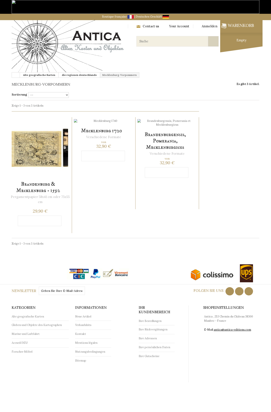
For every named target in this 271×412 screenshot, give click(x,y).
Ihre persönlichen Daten (154, 347)
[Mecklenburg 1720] (103, 121)
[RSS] (239, 291)
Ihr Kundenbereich (154, 309)
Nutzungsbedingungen (90, 352)
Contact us (151, 26)
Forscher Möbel (215, 64)
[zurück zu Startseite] (16, 75)
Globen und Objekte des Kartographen (105, 64)
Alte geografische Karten (36, 64)
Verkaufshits (83, 325)
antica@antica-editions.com (232, 329)
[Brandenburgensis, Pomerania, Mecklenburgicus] (167, 123)
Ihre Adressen (148, 338)
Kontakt (80, 334)
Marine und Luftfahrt (170, 64)
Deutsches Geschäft (149, 16)
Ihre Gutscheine (149, 356)
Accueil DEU (20, 343)
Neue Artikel (83, 316)
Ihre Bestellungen (150, 321)
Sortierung (19, 94)
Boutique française (114, 16)
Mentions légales (86, 343)
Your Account (179, 26)
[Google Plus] (249, 291)
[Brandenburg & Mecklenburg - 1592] (40, 147)
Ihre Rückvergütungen (153, 329)
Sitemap (80, 360)
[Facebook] (229, 291)
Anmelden (209, 26)
